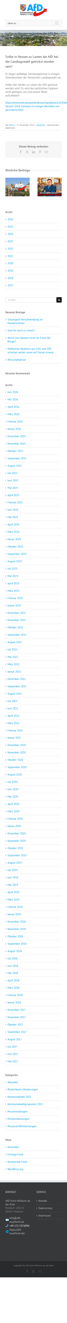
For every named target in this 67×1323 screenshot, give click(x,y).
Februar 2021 (15, 730)
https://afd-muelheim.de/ (17, 1231)
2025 (10, 226)
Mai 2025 (13, 488)
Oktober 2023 (15, 546)
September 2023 (17, 554)
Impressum (44, 1215)
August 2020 (15, 774)
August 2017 (15, 1039)
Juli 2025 (13, 473)
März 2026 (13, 414)
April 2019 (13, 892)
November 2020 (17, 752)
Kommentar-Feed (17, 1161)
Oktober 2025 (15, 451)
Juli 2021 (13, 701)
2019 (10, 270)
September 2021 (17, 686)
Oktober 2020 (15, 759)
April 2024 (13, 524)
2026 (10, 219)
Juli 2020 (13, 782)
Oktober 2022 (15, 627)
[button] (8, 187)
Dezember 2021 (17, 679)
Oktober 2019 (15, 848)
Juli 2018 (13, 958)
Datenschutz (45, 1208)
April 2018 (13, 980)
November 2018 (17, 929)
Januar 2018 (14, 1002)
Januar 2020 (14, 826)
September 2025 (17, 458)
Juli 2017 (13, 1046)
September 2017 (17, 1032)
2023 (10, 241)
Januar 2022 (14, 671)
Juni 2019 (13, 877)
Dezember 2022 (17, 613)
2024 (10, 234)
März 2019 (13, 899)
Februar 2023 (15, 598)
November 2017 (17, 1017)
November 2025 (17, 443)
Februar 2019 (15, 907)
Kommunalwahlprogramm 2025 (25, 1104)
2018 (10, 278)
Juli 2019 (13, 870)
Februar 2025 (15, 502)
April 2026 (13, 406)
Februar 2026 (15, 421)
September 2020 (17, 767)
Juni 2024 (13, 509)
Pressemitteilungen (18, 1119)
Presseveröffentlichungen (22, 1126)
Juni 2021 (13, 708)
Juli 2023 (13, 568)
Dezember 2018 (17, 921)
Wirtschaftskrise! (17, 359)
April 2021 (13, 715)
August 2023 (15, 561)
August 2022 (15, 642)
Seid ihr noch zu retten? (21, 330)
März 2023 (13, 590)
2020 (10, 263)
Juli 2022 (13, 649)
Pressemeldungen (18, 1111)
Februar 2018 (15, 995)
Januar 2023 (14, 605)
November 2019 (17, 840)
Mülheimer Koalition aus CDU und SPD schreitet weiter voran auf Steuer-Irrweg (30, 350)
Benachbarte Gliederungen (23, 1089)
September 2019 (17, 855)
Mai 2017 (13, 1061)
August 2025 (15, 465)
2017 (10, 285)
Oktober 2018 (15, 936)
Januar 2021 (14, 737)
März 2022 (13, 664)
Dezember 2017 (17, 1010)
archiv (12, 125)
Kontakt (42, 1200)
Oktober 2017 (15, 1024)
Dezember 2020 (17, 745)
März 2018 (13, 987)
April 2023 (13, 583)
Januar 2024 (14, 539)
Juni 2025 (13, 480)
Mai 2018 (13, 973)
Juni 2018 (13, 966)
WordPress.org (15, 1169)
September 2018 (17, 943)
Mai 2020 (13, 796)
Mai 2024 (13, 517)
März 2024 (13, 532)
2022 (10, 248)
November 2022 (17, 620)
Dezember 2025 (17, 436)
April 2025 (13, 495)
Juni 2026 (13, 392)
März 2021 (13, 723)
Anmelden (13, 1147)
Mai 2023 (13, 576)
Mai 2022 (13, 657)
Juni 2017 (13, 1054)
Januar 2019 (14, 914)
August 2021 (15, 693)
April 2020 (13, 804)
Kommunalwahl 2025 (19, 1096)
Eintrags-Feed (15, 1154)
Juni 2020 (13, 789)
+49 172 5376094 (19, 1225)
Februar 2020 (15, 818)
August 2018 (15, 951)
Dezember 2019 (17, 833)
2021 (10, 256)
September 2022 (17, 634)
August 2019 (15, 862)
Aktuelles (40, 125)
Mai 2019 (13, 884)
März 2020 (13, 811)
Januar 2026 (14, 429)
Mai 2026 (13, 399)
